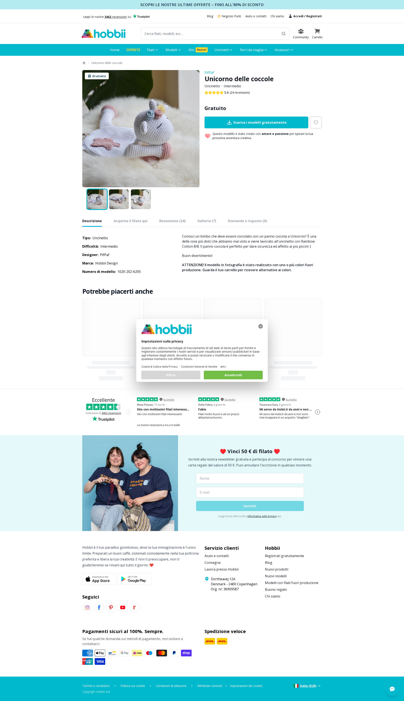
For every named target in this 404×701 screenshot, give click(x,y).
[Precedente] (88, 129)
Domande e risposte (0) (247, 221)
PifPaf (209, 72)
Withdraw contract (209, 686)
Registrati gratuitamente (284, 556)
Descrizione (92, 221)
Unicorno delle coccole (107, 63)
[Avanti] (193, 129)
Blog (210, 16)
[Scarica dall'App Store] (99, 579)
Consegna (213, 562)
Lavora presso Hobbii (222, 569)
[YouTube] (123, 608)
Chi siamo (277, 16)
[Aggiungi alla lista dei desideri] (316, 122)
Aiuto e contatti (255, 16)
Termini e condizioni (96, 686)
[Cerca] (283, 34)
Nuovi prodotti (276, 569)
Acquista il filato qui (131, 221)
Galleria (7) (206, 221)
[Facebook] (99, 608)
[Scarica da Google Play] (135, 579)
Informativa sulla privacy (261, 516)
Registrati (314, 16)
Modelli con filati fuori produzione (291, 582)
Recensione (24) (172, 221)
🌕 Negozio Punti (229, 16)
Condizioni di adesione (171, 686)
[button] (317, 33)
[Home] (83, 63)
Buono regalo (276, 589)
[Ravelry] (134, 608)
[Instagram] (87, 608)
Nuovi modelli (276, 576)
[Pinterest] (111, 608)
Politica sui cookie (133, 686)
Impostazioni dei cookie (246, 686)
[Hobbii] (103, 33)
